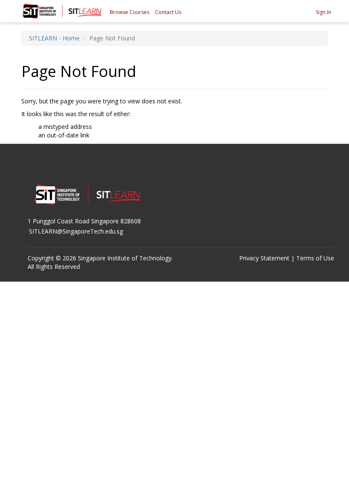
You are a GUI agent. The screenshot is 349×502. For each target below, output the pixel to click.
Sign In (323, 12)
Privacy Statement (264, 258)
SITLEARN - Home (54, 38)
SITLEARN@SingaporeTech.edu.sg (76, 231)
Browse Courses (129, 12)
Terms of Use (315, 258)
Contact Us (168, 12)
